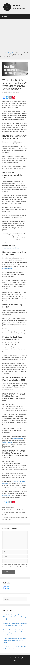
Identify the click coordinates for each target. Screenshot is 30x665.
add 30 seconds (7, 442)
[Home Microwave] (7, 7)
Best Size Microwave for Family (13, 510)
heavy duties (6, 495)
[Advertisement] (15, 35)
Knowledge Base (10, 53)
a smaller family (7, 268)
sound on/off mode (17, 438)
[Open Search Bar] (27, 16)
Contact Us (13, 658)
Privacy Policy (21, 658)
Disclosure (15, 660)
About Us (6, 658)
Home (2, 53)
